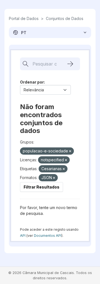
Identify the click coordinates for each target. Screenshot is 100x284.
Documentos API (47, 235)
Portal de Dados (24, 18)
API (23, 235)
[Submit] (70, 64)
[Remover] (70, 151)
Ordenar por (32, 82)
